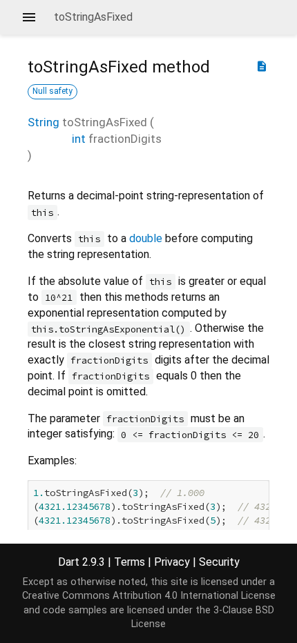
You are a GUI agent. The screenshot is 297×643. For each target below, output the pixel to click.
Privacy (172, 561)
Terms (129, 561)
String (43, 122)
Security (219, 561)
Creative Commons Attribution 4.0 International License (149, 596)
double (145, 238)
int (79, 139)
